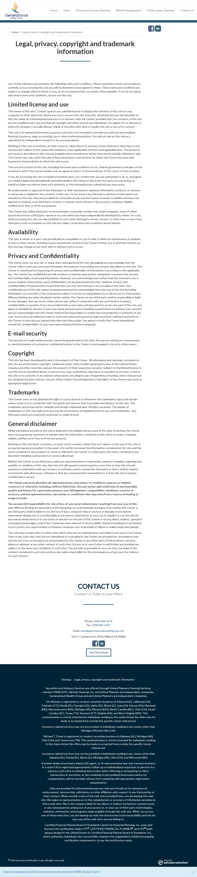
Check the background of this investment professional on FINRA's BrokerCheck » (51, 871)
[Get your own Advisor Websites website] (173, 862)
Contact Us (187, 10)
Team (66, 10)
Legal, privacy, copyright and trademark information (104, 679)
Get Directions (98, 652)
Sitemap (66, 679)
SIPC (65, 692)
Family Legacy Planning (160, 10)
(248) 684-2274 (103, 621)
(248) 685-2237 (101, 625)
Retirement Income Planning (93, 10)
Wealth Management (128, 10)
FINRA (57, 692)
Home (53, 10)
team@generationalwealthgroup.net (102, 630)
